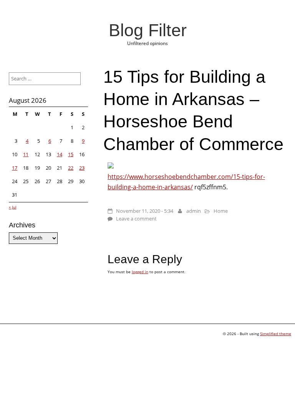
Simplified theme (275, 333)
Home (221, 210)
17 (14, 167)
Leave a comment (136, 218)
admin (193, 210)
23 (82, 167)
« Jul (13, 207)
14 (59, 154)
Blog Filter (148, 30)
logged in (140, 271)
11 (25, 154)
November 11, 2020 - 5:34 (144, 210)
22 (70, 167)
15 (70, 154)
